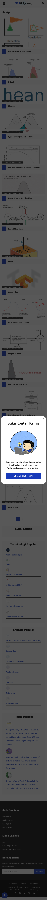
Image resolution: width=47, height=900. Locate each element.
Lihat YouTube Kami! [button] (23, 475)
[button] (43, 419)
